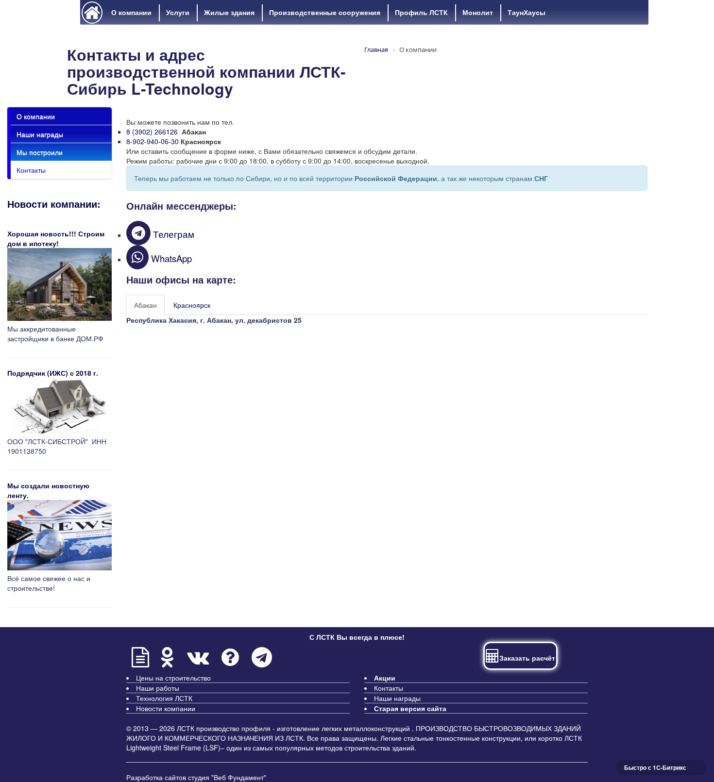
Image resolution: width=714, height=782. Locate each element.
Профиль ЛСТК (421, 12)
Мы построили (40, 152)
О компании (131, 12)
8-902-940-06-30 (152, 141)
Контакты (31, 170)
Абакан (145, 305)
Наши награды (40, 134)
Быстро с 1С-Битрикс (655, 767)
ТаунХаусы (526, 12)
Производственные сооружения (324, 12)
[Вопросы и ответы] (230, 661)
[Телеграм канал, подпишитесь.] (261, 661)
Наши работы (157, 688)
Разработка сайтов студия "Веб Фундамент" (196, 777)
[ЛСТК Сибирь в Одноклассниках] (168, 661)
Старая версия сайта (410, 708)
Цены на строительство (173, 677)
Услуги (177, 12)
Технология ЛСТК (164, 698)
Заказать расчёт (527, 658)
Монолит (477, 12)
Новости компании (165, 708)
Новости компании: (54, 204)
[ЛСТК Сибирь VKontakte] (199, 661)
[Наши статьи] (140, 661)
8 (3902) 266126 (152, 131)
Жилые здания (229, 12)
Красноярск (191, 305)
